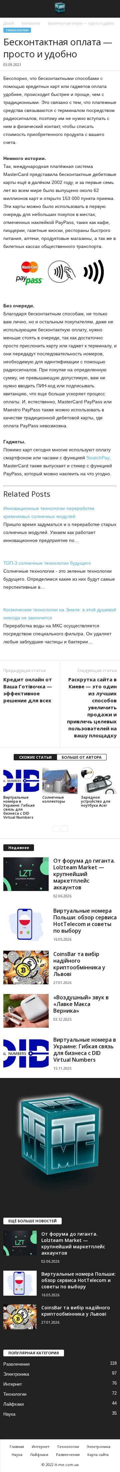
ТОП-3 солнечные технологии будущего (47, 563)
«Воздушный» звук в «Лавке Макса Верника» (81, 1004)
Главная (17, 1446)
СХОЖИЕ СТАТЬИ (35, 757)
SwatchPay (97, 457)
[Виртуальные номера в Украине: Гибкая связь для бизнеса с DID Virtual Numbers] (21, 780)
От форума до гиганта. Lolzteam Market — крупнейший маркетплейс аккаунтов (84, 874)
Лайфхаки (13, 1404)
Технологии (30, 23)
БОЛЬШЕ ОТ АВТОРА (82, 757)
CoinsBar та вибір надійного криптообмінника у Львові (79, 964)
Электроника (16, 1374)
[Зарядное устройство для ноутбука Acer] (99, 780)
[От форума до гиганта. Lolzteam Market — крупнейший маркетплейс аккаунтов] (26, 874)
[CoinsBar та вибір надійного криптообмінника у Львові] (26, 968)
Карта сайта (98, 1454)
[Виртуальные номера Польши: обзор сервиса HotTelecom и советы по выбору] (26, 924)
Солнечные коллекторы (53, 799)
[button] (109, 9)
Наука (9, 1414)
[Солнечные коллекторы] (60, 780)
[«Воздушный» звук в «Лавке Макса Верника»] (26, 1011)
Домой (8, 23)
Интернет (12, 1384)
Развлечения (16, 1364)
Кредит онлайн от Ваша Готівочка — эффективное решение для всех (27, 690)
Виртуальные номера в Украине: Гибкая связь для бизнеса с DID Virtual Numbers (19, 807)
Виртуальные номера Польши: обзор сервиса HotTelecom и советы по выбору (85, 920)
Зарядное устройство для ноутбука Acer (95, 801)
